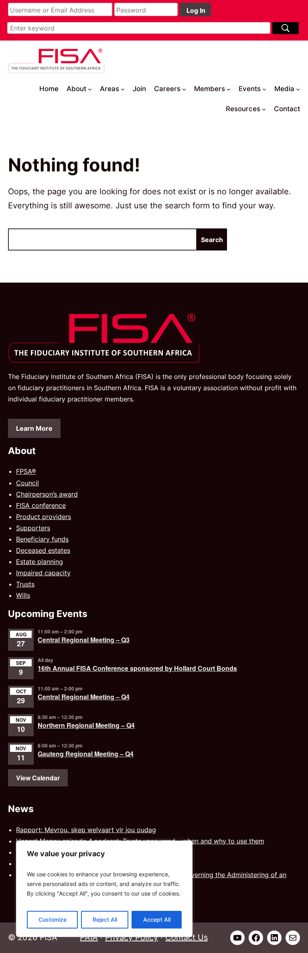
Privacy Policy (131, 937)
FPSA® (26, 471)
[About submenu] (90, 89)
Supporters (33, 528)
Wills (23, 595)
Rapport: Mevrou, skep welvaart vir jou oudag (86, 830)
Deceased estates (43, 550)
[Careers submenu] (184, 89)
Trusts (25, 584)
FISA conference (41, 505)
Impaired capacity (43, 573)
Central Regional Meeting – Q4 (84, 696)
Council (27, 483)
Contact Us (186, 937)
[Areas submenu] (123, 89)
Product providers (43, 517)
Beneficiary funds (42, 539)
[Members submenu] (229, 89)
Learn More (34, 428)
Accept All (156, 919)
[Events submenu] (264, 89)
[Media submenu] (298, 89)
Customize (52, 919)
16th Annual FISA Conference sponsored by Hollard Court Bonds (137, 668)
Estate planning (39, 562)
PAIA (89, 937)
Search (212, 240)
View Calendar (38, 777)
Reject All (105, 919)
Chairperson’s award (47, 494)
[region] (104, 889)
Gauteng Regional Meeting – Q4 (86, 753)
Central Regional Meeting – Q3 (84, 639)
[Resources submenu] (264, 109)
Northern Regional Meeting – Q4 (86, 725)
